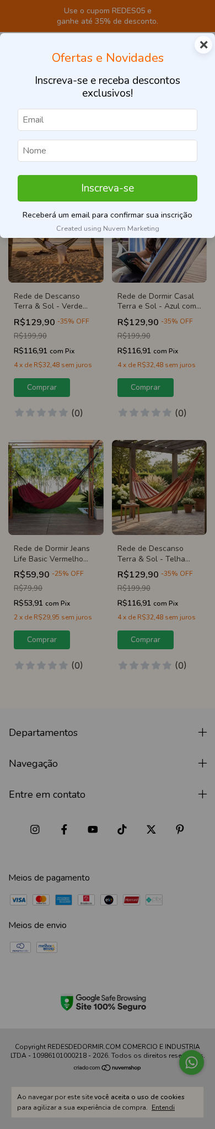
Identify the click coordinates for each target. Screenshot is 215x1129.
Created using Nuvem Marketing (107, 229)
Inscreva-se (107, 188)
